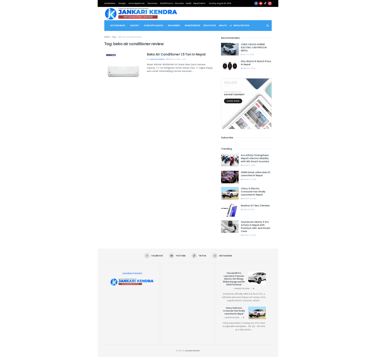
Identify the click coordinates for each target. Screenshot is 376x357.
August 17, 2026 (249, 179)
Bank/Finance (166, 3)
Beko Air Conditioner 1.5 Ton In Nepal (176, 54)
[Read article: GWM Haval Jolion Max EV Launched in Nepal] (230, 177)
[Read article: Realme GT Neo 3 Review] (230, 210)
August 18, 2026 (249, 198)
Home (107, 37)
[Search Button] (268, 25)
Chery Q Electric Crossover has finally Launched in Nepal (253, 191)
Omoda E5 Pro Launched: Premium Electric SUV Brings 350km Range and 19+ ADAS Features (234, 279)
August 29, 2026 (242, 288)
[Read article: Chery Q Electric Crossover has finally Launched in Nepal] (230, 193)
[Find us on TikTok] (265, 3)
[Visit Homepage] (141, 13)
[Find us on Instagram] (270, 3)
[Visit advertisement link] (246, 103)
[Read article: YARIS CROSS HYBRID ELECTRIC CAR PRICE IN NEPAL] (230, 49)
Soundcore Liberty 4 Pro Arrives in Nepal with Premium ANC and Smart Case (255, 226)
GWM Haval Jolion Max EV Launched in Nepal (255, 174)
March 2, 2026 (174, 59)
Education (179, 3)
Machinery (152, 3)
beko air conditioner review (130, 37)
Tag (114, 37)
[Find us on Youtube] (261, 3)
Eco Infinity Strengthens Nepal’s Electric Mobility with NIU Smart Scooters (255, 158)
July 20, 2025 (248, 54)
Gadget (121, 3)
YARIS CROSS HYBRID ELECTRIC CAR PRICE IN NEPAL (254, 47)
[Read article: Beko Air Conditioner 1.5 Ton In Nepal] (123, 66)
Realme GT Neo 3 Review (255, 205)
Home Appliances (137, 3)
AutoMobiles (109, 3)
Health (189, 3)
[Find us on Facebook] (256, 3)
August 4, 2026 (249, 235)
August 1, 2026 (248, 165)
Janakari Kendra (157, 59)
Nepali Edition (199, 3)
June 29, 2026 (248, 209)
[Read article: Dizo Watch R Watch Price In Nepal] (230, 66)
